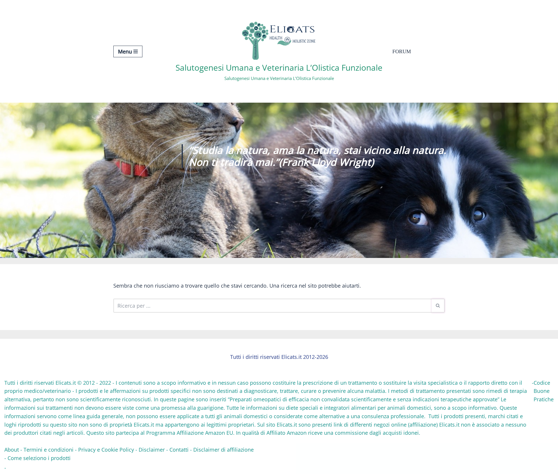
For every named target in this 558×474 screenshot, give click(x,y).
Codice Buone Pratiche (544, 391)
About (11, 449)
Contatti (179, 449)
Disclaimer (152, 449)
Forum (401, 51)
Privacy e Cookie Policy (106, 449)
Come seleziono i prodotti (39, 458)
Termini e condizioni (49, 449)
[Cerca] (438, 306)
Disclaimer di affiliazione (223, 449)
